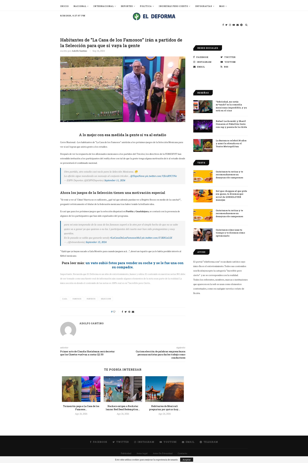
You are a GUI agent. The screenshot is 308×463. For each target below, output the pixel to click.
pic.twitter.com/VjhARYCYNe (161, 176)
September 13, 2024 (96, 242)
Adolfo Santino (79, 50)
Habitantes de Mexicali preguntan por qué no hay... (164, 408)
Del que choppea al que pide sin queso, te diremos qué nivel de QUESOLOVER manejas (231, 195)
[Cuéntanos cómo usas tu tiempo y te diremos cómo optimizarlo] (203, 234)
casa (64, 299)
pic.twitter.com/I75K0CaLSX (157, 237)
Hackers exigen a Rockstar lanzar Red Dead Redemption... (123, 408)
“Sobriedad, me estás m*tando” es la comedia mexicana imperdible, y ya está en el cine (231, 106)
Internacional (103, 6)
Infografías (203, 6)
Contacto (182, 453)
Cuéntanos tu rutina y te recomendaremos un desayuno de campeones (229, 174)
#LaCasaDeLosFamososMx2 (125, 237)
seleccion (106, 299)
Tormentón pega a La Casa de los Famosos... (81, 408)
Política (146, 6)
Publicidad (126, 453)
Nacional (79, 6)
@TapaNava (137, 176)
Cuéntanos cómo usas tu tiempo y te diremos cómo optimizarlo (230, 232)
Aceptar (187, 459)
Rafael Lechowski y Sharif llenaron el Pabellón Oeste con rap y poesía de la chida (231, 124)
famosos (77, 299)
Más (222, 6)
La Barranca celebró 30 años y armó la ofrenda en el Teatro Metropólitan (231, 143)
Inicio (64, 6)
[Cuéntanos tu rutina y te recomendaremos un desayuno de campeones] (203, 176)
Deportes (127, 6)
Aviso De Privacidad (162, 453)
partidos (91, 299)
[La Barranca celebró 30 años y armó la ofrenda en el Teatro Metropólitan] (203, 145)
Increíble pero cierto (173, 6)
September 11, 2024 (114, 180)
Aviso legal (142, 453)
